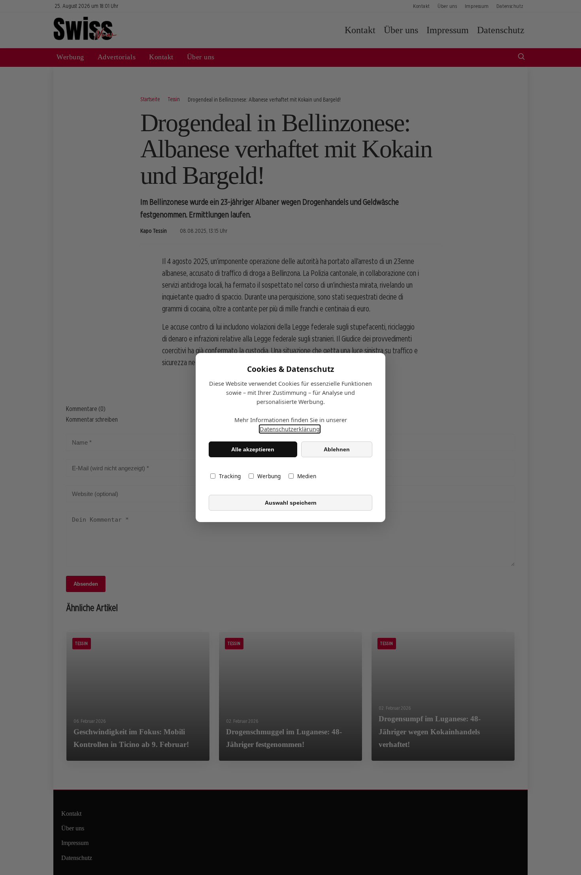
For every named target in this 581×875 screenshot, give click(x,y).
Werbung (269, 476)
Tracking (230, 476)
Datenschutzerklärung (290, 429)
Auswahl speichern (291, 503)
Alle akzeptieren (252, 449)
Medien (306, 476)
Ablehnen (337, 449)
